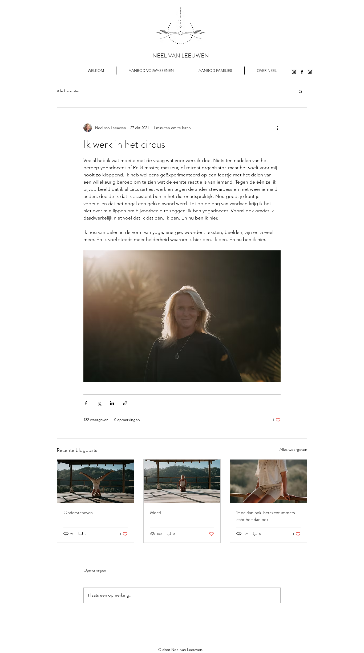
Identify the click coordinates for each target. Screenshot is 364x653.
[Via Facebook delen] (85, 403)
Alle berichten (68, 91)
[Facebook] (302, 72)
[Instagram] (310, 72)
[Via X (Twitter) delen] (99, 403)
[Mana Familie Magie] (294, 72)
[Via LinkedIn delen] (112, 403)
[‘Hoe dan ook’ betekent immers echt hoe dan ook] (268, 481)
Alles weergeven (293, 449)
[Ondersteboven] (95, 481)
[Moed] (182, 481)
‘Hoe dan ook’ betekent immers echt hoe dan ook (265, 516)
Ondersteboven (78, 512)
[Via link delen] (125, 403)
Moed (155, 512)
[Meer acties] (277, 128)
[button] (300, 91)
